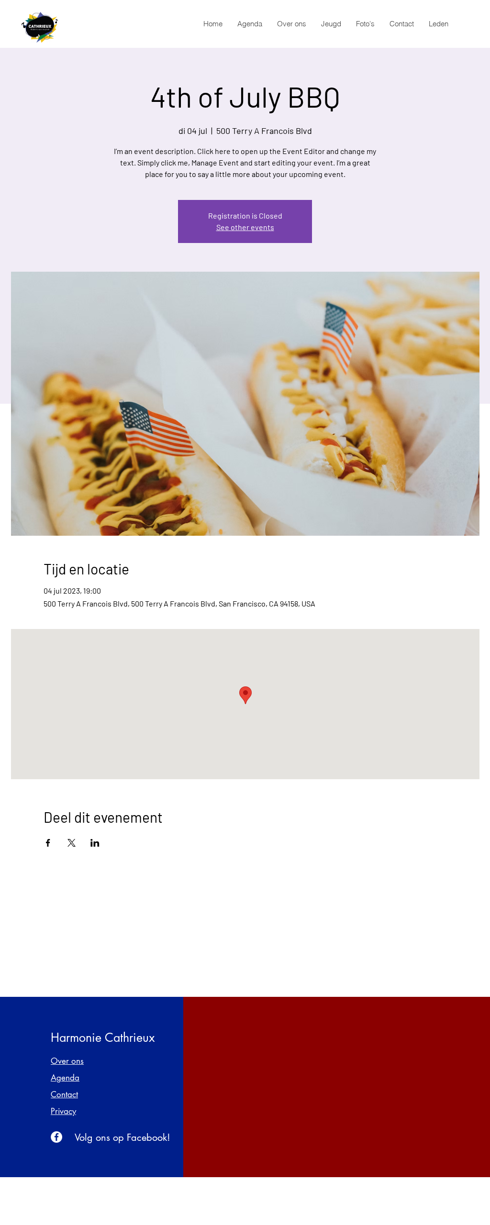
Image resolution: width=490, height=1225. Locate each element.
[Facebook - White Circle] (56, 1137)
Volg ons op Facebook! (122, 1137)
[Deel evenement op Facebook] (48, 843)
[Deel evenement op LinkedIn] (95, 843)
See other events (245, 227)
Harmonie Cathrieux (103, 1037)
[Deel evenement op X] (71, 843)
